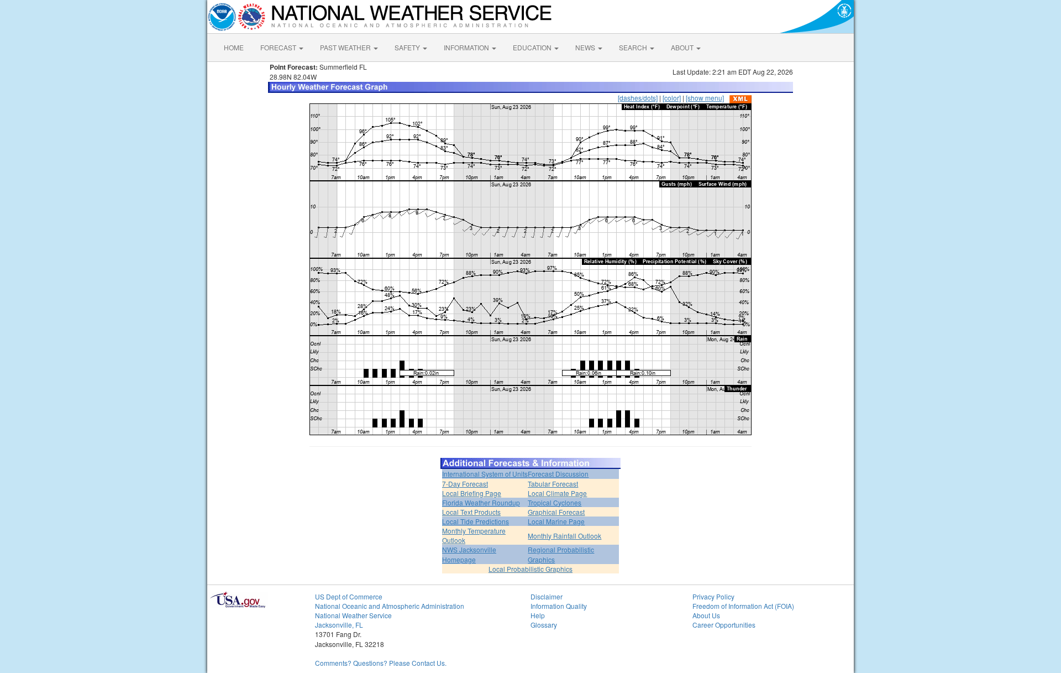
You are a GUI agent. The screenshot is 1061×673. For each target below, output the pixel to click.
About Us (706, 615)
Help (537, 615)
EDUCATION (533, 47)
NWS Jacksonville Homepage (469, 554)
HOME (234, 47)
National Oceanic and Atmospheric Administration (389, 606)
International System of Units (485, 473)
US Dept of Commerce (348, 596)
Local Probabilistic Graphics (530, 568)
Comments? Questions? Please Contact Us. (381, 662)
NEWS (586, 47)
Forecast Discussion (558, 473)
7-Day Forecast (465, 483)
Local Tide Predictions (475, 521)
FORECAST (279, 47)
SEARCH (634, 47)
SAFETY (408, 47)
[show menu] (705, 97)
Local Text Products (471, 512)
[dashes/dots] (638, 97)
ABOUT (683, 47)
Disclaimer (546, 596)
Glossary (543, 624)
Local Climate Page (557, 493)
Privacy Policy (713, 596)
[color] (672, 97)
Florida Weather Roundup (481, 502)
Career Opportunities (723, 624)
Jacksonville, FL (339, 624)
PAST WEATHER (346, 47)
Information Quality (558, 606)
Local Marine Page (556, 521)
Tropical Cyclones (554, 502)
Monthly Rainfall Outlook (564, 535)
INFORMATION (467, 47)
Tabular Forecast (553, 483)
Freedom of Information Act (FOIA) (743, 606)
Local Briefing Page (471, 493)
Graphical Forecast (556, 512)
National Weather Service (353, 615)
